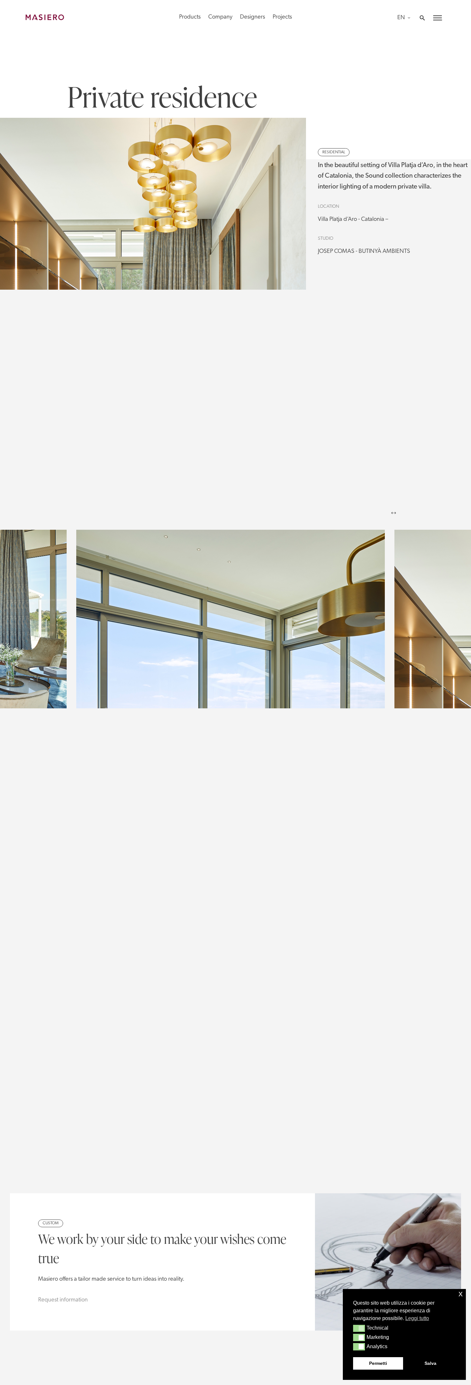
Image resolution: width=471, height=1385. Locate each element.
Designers (252, 17)
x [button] (461, 1294)
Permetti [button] (378, 1363)
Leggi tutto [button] (417, 1318)
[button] (359, 1328)
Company (220, 17)
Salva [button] (430, 1363)
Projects (282, 17)
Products (190, 17)
